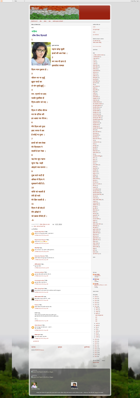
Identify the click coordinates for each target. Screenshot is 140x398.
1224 (94, 26)
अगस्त (97, 323)
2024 (96, 300)
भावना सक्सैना (95, 164)
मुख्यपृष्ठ (60, 347)
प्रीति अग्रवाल (38, 264)
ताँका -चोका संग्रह (96, 131)
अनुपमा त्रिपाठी (96, 70)
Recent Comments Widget (97, 46)
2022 (96, 304)
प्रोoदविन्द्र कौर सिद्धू (97, 156)
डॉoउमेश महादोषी (96, 110)
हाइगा (94, 250)
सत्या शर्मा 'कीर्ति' (96, 218)
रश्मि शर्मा (94, 196)
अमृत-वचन (95, 72)
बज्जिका (94, 161)
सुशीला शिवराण (95, 238)
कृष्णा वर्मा (94, 82)
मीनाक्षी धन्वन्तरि (96, 178)
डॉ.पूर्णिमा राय (95, 98)
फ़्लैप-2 (94, 159)
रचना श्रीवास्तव (96, 189)
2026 (96, 296)
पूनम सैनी (94, 147)
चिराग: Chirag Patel (39, 288)
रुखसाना (94, 201)
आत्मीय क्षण (95, 75)
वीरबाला (94, 211)
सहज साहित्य (97, 274)
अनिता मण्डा (95, 65)
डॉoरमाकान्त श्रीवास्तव (97, 116)
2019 (96, 341)
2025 (96, 298)
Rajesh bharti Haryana (40, 239)
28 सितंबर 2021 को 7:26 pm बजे (41, 300)
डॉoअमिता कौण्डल (96, 107)
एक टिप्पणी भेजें (36, 341)
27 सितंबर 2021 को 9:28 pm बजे (41, 284)
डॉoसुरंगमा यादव (96, 122)
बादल (94, 163)
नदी (93, 140)
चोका (50, 21)
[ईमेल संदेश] (53, 224)
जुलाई (97, 325)
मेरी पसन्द (94, 185)
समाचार (94, 220)
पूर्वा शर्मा (94, 149)
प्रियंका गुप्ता (37, 334)
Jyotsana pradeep (39, 272)
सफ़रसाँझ (96, 283)
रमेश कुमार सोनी (96, 190)
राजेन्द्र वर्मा (95, 197)
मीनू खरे (94, 180)
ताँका (41, 21)
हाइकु (94, 248)
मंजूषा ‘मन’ (95, 173)
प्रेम (93, 154)
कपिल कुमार (95, 77)
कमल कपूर (95, 79)
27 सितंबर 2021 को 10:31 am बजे (42, 267)
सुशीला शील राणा (96, 239)
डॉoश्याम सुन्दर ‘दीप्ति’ (97, 117)
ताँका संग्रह (95, 133)
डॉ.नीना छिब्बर (95, 96)
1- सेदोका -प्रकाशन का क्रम (98, 54)
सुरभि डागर (95, 236)
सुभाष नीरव (95, 234)
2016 (96, 347)
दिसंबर (97, 307)
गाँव (93, 84)
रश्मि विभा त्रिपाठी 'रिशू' (41, 226)
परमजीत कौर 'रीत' (96, 142)
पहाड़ (94, 143)
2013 (96, 352)
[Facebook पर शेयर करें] (60, 224)
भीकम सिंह (37, 247)
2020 (96, 339)
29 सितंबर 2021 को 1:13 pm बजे (41, 330)
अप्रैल (97, 331)
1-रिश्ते (94, 61)
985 (96, 321)
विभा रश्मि (94, 208)
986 (96, 319)
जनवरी (97, 336)
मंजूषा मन (94, 171)
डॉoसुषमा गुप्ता (95, 126)
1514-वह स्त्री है (97, 275)
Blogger (96, 392)
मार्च (96, 333)
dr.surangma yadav (39, 280)
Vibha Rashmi (38, 325)
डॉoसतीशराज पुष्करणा (97, 119)
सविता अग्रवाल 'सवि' (39, 296)
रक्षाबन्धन (94, 187)
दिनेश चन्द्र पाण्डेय (96, 138)
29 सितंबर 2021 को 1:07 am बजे (41, 320)
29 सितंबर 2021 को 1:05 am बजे (41, 308)
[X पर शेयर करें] (58, 224)
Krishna (37, 304)
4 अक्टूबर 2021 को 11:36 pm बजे (41, 338)
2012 (96, 354)
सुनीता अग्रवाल (96, 231)
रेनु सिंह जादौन (95, 203)
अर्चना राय (95, 74)
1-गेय (94, 60)
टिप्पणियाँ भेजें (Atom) (40, 350)
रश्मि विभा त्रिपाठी (96, 192)
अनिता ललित (95, 67)
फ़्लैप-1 (94, 157)
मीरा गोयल (95, 182)
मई (96, 329)
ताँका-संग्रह (95, 136)
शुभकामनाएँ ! (95, 215)
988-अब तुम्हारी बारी (99, 315)
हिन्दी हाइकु (96, 279)
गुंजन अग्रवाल (95, 86)
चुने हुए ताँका (95, 89)
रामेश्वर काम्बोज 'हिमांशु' (97, 42)
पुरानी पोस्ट (87, 347)
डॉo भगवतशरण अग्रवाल (97, 103)
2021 (96, 306)
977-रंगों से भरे (96, 34)
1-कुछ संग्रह (95, 58)
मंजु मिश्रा (95, 170)
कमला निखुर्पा (95, 81)
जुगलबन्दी (94, 95)
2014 (96, 350)
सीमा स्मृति (95, 227)
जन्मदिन (94, 93)
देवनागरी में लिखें (96, 362)
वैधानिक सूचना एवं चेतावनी (58, 21)
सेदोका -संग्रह (95, 243)
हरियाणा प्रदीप (95, 246)
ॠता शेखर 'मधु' (96, 253)
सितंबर (97, 313)
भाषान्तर (94, 166)
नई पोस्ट (33, 347)
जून (96, 327)
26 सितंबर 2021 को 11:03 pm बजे (41, 235)
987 (96, 317)
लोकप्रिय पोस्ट (95, 204)
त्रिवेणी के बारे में (34, 21)
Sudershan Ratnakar (40, 256)
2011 (96, 356)
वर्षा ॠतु (94, 206)
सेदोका (45, 21)
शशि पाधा (94, 213)
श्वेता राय (94, 217)
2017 (96, 345)
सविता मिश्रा (95, 225)
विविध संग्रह (95, 210)
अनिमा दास (95, 68)
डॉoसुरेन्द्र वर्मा (95, 124)
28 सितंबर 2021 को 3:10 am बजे (41, 292)
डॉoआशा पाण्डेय (96, 109)
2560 (95, 280)
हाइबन (94, 251)
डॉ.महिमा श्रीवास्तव (96, 102)
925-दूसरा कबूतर (96, 29)
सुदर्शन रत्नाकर (95, 229)
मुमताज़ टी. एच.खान (96, 183)
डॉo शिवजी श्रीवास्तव (97, 105)
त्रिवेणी (35, 8)
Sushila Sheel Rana (39, 231)
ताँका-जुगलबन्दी (96, 135)
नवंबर (97, 309)
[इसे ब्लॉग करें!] (57, 224)
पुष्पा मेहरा (94, 145)
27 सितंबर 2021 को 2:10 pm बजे (41, 276)
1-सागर (94, 63)
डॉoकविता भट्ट (96, 112)
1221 (94, 32)
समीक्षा (94, 222)
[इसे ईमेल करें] (55, 224)
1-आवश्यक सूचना (96, 56)
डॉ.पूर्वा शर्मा (95, 100)
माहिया (35, 226)
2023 (96, 302)
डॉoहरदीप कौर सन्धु (96, 128)
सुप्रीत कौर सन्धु (96, 232)
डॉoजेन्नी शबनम (96, 114)
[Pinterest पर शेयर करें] (61, 224)
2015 (96, 348)
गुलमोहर (94, 88)
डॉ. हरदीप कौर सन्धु (96, 40)
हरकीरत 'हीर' (95, 245)
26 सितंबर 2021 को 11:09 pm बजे (41, 251)
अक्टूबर (97, 311)
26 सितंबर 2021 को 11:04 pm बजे (41, 243)
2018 (96, 343)
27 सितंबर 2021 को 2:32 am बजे (41, 259)
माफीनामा (94, 175)
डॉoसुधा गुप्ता (95, 121)
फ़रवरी (97, 335)
